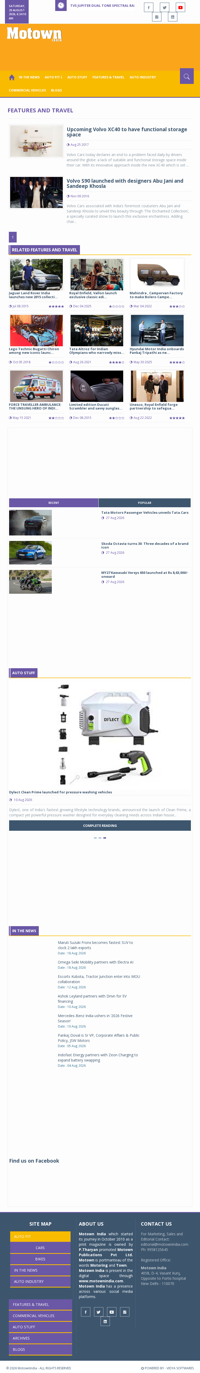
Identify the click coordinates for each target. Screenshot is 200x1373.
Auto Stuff (77, 77)
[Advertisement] (101, 54)
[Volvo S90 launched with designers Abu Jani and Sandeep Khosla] (36, 191)
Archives (21, 1338)
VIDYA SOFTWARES (180, 1368)
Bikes (40, 1258)
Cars (40, 1247)
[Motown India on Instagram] (156, 16)
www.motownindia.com (101, 1280)
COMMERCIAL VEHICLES (27, 90)
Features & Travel (108, 77)
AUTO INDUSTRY (143, 77)
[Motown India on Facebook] (148, 7)
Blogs (56, 90)
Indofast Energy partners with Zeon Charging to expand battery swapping (98, 1057)
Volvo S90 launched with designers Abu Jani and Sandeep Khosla (125, 183)
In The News (24, 930)
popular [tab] (144, 503)
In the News (29, 77)
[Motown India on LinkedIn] (172, 16)
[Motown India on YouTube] (180, 7)
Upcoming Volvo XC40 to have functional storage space (127, 132)
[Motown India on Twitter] (164, 7)
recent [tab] (53, 503)
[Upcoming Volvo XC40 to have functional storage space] (36, 140)
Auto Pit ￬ (53, 77)
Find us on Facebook (34, 1160)
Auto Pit (22, 1236)
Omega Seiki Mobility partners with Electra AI (95, 962)
